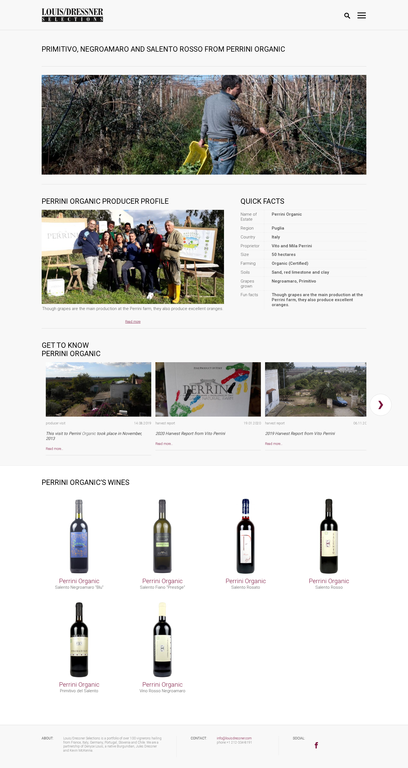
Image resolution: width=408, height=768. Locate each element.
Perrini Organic (79, 581)
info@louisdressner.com (234, 738)
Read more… (54, 449)
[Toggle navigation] (361, 15)
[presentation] (380, 405)
